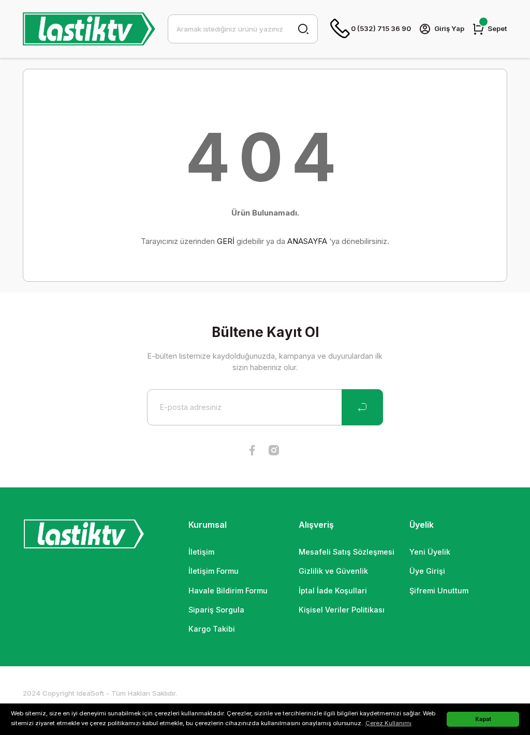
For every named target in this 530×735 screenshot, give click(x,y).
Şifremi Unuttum (438, 590)
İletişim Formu (213, 570)
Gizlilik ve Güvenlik (333, 570)
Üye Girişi (427, 570)
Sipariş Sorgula (216, 609)
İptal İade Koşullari (333, 590)
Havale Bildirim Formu (228, 590)
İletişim (201, 551)
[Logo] (89, 28)
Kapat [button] (483, 719)
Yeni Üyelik (429, 551)
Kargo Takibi (211, 628)
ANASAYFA (307, 241)
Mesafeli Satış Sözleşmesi (346, 551)
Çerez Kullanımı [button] (388, 723)
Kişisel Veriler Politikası (342, 609)
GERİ (225, 241)
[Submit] (362, 407)
